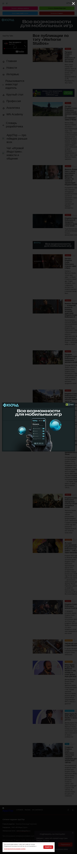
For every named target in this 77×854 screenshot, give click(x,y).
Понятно (48, 847)
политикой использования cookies (14, 849)
